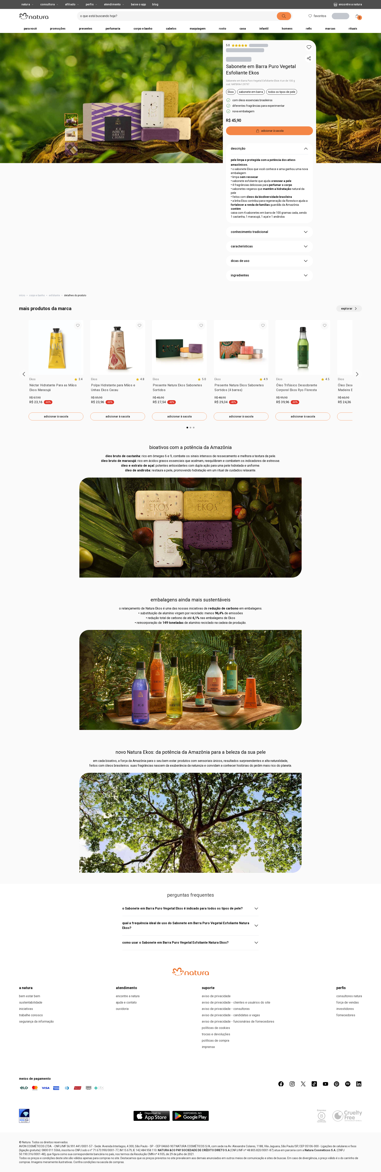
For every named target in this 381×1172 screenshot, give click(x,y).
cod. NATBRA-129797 (237, 85)
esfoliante (54, 296)
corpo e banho (37, 296)
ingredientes (240, 276)
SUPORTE (208, 1133)
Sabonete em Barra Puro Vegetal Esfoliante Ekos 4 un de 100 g (260, 81)
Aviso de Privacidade (216, 1141)
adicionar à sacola (56, 417)
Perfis (90, 4)
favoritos (319, 16)
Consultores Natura (349, 1141)
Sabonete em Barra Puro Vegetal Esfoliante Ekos (261, 70)
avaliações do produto (190, 896)
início (22, 296)
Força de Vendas (347, 1148)
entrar (342, 16)
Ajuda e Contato (126, 1148)
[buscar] (290, 16)
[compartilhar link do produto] (309, 58)
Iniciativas (26, 1154)
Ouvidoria (122, 1154)
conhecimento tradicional (249, 233)
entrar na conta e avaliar (190, 922)
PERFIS (341, 1133)
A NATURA (26, 1133)
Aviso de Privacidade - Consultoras (226, 1154)
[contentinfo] (78, 380)
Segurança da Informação (36, 1167)
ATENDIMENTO (126, 1133)
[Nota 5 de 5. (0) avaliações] (258, 45)
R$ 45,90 (233, 121)
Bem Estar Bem (29, 1141)
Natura (25, 4)
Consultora (47, 4)
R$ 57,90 (35, 398)
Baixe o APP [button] (138, 4)
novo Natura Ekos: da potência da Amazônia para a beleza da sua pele (190, 753)
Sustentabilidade (30, 1148)
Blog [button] (155, 4)
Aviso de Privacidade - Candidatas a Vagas (231, 1160)
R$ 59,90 (96, 398)
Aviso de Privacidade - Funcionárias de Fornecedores (238, 1167)
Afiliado (70, 4)
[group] (56, 371)
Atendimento (112, 4)
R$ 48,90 (220, 398)
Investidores (345, 1154)
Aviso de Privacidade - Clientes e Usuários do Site (236, 1148)
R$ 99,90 (282, 398)
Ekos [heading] (32, 380)
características (242, 247)
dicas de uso (240, 261)
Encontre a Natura (318, 4)
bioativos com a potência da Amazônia (190, 448)
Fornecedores (345, 1160)
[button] (309, 47)
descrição (238, 149)
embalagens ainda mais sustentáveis (190, 600)
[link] (56, 389)
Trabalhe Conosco (31, 1160)
